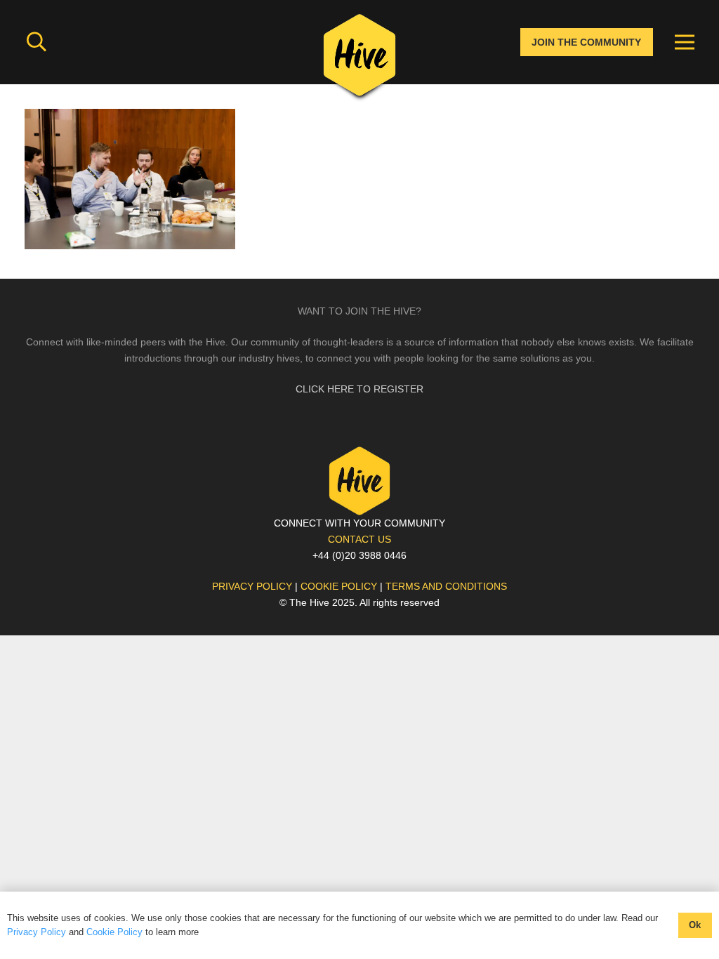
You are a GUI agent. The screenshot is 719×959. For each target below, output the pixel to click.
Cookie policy (339, 586)
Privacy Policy (36, 932)
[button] (36, 41)
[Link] (359, 59)
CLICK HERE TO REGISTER (359, 389)
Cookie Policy (114, 932)
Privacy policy (252, 586)
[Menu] (684, 42)
